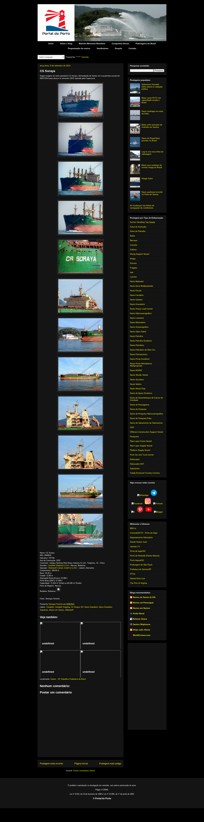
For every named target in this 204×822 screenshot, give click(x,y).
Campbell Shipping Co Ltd (58, 565)
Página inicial (81, 763)
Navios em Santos (56, 610)
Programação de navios (79, 48)
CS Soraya (75, 607)
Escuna (133, 263)
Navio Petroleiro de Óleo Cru (142, 350)
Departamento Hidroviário (141, 537)
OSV (132, 427)
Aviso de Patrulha (137, 231)
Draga (132, 258)
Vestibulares (102, 48)
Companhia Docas (120, 43)
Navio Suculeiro (137, 379)
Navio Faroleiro (136, 295)
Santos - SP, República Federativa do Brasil (68, 679)
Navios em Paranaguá (143, 603)
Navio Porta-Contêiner (140, 359)
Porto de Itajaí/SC (138, 551)
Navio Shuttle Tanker (139, 375)
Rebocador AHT (137, 464)
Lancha (133, 277)
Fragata (133, 268)
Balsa (132, 236)
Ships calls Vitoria (141, 630)
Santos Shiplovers (141, 624)
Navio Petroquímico (138, 354)
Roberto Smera (140, 619)
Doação (118, 48)
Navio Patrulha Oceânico (141, 341)
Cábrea (133, 249)
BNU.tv (133, 528)
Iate (131, 272)
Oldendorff (69, 610)
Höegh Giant (147, 178)
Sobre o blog (66, 43)
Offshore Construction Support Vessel (146, 432)
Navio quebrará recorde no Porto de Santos (152, 193)
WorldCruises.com (141, 635)
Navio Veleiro (136, 384)
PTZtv (132, 574)
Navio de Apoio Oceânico (141, 393)
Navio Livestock (137, 318)
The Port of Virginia (138, 583)
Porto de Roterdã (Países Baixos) (144, 556)
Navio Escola (135, 290)
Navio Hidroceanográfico (141, 313)
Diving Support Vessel (139, 254)
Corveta (133, 245)
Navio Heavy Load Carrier (141, 309)
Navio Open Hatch (138, 331)
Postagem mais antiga (110, 763)
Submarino (135, 468)
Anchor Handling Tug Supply (142, 222)
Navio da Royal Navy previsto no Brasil (151, 139)
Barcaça (133, 240)
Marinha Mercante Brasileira (92, 43)
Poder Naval (138, 613)
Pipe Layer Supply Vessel (141, 446)
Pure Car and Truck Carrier (142, 455)
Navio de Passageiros (139, 405)
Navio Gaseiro (136, 299)
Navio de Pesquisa (138, 409)
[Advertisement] (147, 685)
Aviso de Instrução (138, 227)
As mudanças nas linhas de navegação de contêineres (142, 206)
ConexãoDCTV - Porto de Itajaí (143, 533)
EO (82, 607)
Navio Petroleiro (137, 345)
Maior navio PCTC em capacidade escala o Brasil (151, 100)
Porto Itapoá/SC (137, 560)
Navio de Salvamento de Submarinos (146, 423)
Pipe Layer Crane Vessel (141, 441)
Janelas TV (135, 546)
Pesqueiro (134, 436)
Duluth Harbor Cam (138, 542)
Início (51, 43)
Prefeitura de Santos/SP (140, 569)
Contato (132, 48)
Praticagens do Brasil (146, 43)
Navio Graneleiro (91, 607)
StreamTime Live (137, 578)
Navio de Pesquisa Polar (141, 418)
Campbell (50, 607)
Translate (85, 57)
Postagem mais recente (51, 763)
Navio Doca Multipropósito (141, 286)
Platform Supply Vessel (140, 450)
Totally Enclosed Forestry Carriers (145, 473)
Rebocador (135, 459)
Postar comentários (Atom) (84, 771)
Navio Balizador (137, 281)
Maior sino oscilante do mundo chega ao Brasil (152, 166)
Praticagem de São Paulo (141, 565)
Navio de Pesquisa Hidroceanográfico (146, 414)
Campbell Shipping (62, 607)
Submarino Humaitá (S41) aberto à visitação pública (152, 86)
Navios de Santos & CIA (144, 597)
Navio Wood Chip (137, 388)
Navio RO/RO (136, 370)
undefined (48, 643)
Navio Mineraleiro (137, 322)
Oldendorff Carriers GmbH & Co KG (62, 568)
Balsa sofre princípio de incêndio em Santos (152, 126)
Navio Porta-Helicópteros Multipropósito (141, 364)
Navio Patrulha (136, 336)
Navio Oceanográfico (139, 327)
